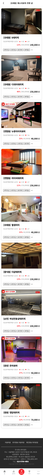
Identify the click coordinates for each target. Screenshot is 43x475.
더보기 (38, 473)
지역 (29, 473)
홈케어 (13, 473)
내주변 (21, 473)
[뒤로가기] (4, 3)
